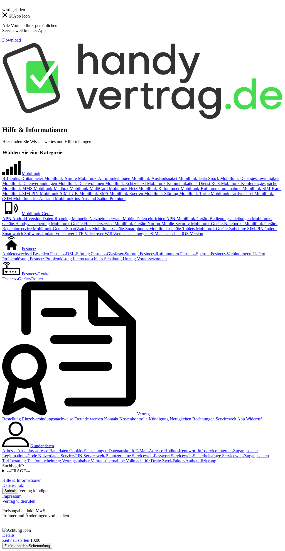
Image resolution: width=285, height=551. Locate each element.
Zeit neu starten (15, 540)
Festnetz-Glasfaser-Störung (114, 253)
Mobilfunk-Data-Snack (198, 178)
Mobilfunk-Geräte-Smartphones (119, 228)
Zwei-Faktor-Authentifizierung (188, 460)
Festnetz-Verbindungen (230, 253)
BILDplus (11, 178)
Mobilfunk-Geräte (37, 213)
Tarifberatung (14, 460)
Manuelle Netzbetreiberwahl (96, 218)
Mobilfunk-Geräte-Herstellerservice (81, 223)
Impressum (11, 496)
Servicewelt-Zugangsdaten (245, 455)
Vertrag (143, 414)
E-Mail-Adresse (148, 450)
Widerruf (253, 419)
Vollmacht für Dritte (143, 460)
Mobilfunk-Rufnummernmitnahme (210, 188)
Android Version (26, 218)
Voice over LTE (68, 233)
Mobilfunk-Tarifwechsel (231, 193)
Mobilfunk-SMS (93, 193)
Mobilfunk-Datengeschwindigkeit (249, 178)
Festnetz (29, 248)
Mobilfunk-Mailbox (50, 188)
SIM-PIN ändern (261, 228)
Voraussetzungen (151, 258)
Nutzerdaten (48, 455)
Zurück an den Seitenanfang (27, 546)
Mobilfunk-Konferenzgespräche (248, 183)
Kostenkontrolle (133, 419)
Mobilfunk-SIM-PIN (20, 193)
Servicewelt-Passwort (150, 455)
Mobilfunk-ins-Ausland (75, 198)
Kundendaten (42, 445)
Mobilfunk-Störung (160, 193)
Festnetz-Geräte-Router (22, 278)
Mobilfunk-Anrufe (60, 178)
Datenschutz (13, 485)
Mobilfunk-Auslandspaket (153, 178)
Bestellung (11, 419)
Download (11, 40)
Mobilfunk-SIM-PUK (58, 193)
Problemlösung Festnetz (23, 258)
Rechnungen (203, 419)
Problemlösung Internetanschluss (73, 258)
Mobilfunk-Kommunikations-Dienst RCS (183, 183)
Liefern (258, 253)
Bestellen (40, 253)
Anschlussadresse (32, 450)
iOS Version (192, 233)
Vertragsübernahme (107, 460)
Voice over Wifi (97, 233)
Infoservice (206, 450)
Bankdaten (58, 450)
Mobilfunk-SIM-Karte (261, 188)
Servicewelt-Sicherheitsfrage (195, 455)
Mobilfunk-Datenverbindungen (29, 183)
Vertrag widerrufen (18, 501)
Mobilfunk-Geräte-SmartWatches (61, 228)
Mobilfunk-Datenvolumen (80, 183)
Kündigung (158, 419)
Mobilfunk (31, 173)
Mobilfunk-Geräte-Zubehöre (220, 228)
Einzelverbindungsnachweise (47, 419)
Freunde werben (88, 419)
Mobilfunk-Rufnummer (158, 188)
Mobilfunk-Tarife (194, 193)
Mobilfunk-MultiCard (88, 188)
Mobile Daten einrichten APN (148, 218)
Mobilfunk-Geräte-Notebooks (216, 223)
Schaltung (112, 258)
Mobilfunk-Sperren (125, 193)
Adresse (9, 450)
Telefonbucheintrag (43, 460)
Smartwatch (12, 233)
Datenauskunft (120, 450)
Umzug (129, 258)
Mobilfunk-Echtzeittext (125, 183)
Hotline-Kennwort (179, 450)
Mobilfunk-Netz (122, 188)
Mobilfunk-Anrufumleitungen (103, 178)
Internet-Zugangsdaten (237, 450)
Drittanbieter (31, 178)
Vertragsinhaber (75, 460)
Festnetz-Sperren (194, 253)
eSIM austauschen (164, 233)
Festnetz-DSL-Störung (69, 253)
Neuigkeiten (180, 419)
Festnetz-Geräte (35, 273)
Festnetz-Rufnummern (159, 253)
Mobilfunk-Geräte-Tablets (171, 228)
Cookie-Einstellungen (87, 450)
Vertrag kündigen (34, 490)
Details (8, 535)
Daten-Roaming (56, 218)
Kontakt (110, 419)
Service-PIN (71, 455)
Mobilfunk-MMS (17, 188)
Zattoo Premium (111, 198)
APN (6, 218)
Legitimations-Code (19, 455)
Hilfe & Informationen (21, 480)
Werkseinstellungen (130, 233)
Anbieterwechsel (17, 253)
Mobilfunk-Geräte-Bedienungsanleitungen (213, 218)
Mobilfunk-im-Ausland (33, 198)
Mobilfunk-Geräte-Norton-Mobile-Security (151, 223)
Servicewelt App (230, 419)
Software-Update (38, 233)
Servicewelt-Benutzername (106, 455)
